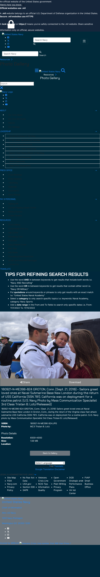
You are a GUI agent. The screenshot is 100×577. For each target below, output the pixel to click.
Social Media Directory (18, 228)
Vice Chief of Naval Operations (22, 148)
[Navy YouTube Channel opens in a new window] (8, 47)
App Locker (13, 232)
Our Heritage (14, 127)
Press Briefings (15, 175)
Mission (11, 123)
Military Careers (15, 211)
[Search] (63, 71)
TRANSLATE (5, 269)
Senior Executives (17, 161)
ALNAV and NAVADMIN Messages (22, 260)
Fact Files (12, 248)
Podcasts (12, 240)
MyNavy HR (13, 203)
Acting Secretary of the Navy (22, 136)
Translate (58, 466)
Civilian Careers (15, 215)
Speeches (12, 187)
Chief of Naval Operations (20, 144)
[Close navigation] (1, 88)
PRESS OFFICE (6, 170)
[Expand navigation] (37, 71)
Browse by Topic (15, 236)
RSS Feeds (13, 252)
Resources (5, 59)
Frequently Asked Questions (20, 256)
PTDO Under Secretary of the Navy (25, 140)
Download (75, 382)
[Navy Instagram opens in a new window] (8, 43)
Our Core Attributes (17, 119)
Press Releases (15, 179)
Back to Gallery (50, 453)
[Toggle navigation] (84, 41)
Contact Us (13, 264)
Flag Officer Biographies (20, 165)
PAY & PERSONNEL (8, 199)
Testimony (13, 182)
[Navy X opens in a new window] (8, 40)
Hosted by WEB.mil (9, 543)
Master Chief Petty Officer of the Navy (26, 153)
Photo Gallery (14, 224)
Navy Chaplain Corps (17, 244)
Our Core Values (15, 115)
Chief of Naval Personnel (20, 157)
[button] (50, 5)
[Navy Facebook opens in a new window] (8, 37)
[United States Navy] (12, 34)
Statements (13, 190)
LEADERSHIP (5, 131)
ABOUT (3, 110)
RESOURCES (5, 220)
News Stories (14, 194)
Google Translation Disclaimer (50, 469)
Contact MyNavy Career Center (22, 207)
